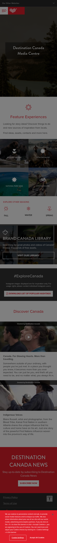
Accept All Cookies (37, 538)
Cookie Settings (18, 538)
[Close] (53, 514)
